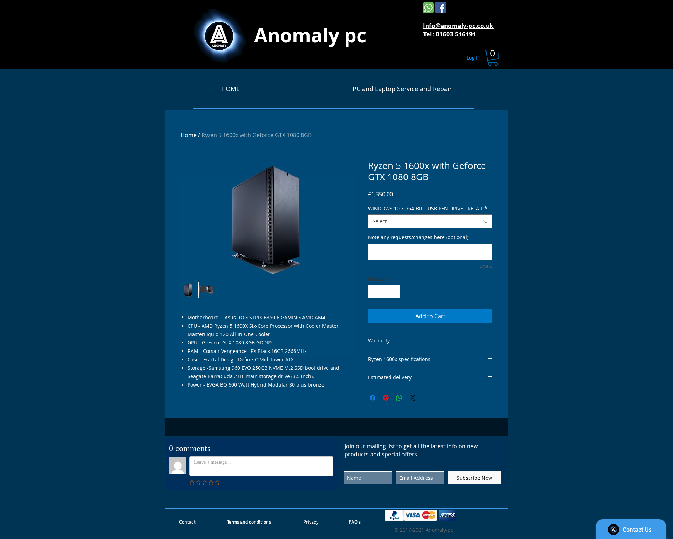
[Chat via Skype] (459, 9)
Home (189, 135)
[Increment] (394, 291)
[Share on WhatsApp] (399, 398)
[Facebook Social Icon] (440, 7)
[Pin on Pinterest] (386, 398)
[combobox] (430, 221)
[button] (492, 58)
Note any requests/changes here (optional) (418, 237)
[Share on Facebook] (372, 398)
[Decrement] (373, 291)
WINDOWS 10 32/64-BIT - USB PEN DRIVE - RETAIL (427, 208)
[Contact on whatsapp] (428, 7)
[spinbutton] (384, 291)
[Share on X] (412, 398)
